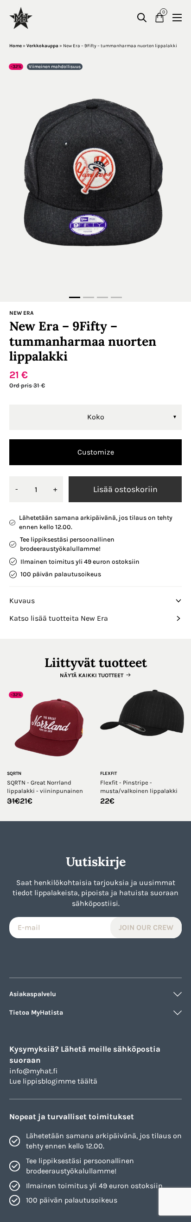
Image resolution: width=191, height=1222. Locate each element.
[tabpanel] (95, 176)
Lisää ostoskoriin (125, 489)
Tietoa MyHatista (36, 1012)
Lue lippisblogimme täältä (53, 1081)
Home (15, 46)
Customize (95, 452)
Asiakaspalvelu (32, 994)
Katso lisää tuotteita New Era (58, 618)
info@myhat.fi (33, 1070)
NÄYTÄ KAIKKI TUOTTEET (91, 675)
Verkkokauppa (42, 46)
